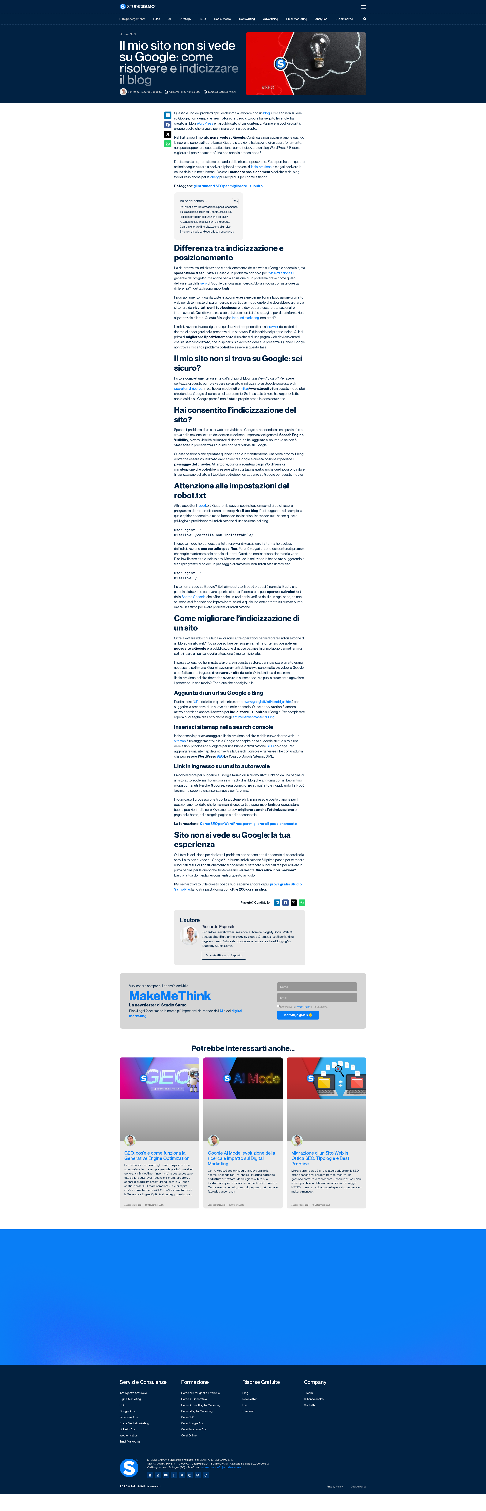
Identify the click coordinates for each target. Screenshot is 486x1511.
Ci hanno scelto (314, 1399)
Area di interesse (256, 1262)
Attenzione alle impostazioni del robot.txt (205, 221)
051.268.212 (207, 1467)
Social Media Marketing (134, 1423)
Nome (248, 1247)
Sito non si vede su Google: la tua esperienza (207, 231)
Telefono (312, 1293)
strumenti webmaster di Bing (254, 717)
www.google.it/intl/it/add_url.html (268, 702)
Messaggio (252, 1309)
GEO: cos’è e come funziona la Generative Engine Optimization (156, 1155)
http (244, 389)
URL (197, 702)
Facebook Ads (129, 1417)
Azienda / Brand (317, 1278)
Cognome (313, 1247)
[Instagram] (158, 1475)
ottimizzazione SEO (283, 273)
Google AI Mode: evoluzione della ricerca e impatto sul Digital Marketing (241, 1158)
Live (245, 1405)
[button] (167, 115)
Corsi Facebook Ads (194, 1429)
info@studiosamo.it (229, 1467)
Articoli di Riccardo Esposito (223, 955)
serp (203, 283)
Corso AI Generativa (194, 1399)
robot (202, 505)
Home (124, 34)
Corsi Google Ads (192, 1423)
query (214, 177)
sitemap (180, 741)
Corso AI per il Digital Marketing (201, 1405)
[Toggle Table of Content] (233, 201)
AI (169, 18)
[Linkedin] (150, 1475)
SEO (203, 18)
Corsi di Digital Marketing (197, 1411)
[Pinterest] (190, 1475)
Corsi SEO (187, 1417)
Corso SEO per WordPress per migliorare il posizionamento (248, 824)
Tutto (156, 18)
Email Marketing (296, 18)
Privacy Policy (302, 1006)
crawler (272, 327)
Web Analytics (129, 1435)
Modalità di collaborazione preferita (331, 1262)
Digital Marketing (130, 1399)
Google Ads (127, 1411)
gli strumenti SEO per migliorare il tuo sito (228, 186)
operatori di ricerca (188, 388)
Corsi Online (189, 1435)
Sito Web (250, 1293)
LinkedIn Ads (128, 1429)
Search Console (194, 597)
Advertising (270, 18)
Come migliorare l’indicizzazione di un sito (205, 226)
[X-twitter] (182, 1475)
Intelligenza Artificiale (133, 1393)
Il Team (308, 1393)
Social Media (222, 18)
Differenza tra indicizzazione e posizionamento (208, 206)
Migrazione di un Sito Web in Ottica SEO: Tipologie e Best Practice (320, 1158)
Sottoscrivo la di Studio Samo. (275, 1335)
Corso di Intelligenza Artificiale (200, 1393)
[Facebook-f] (174, 1475)
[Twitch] (198, 1475)
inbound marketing (245, 318)
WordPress (204, 123)
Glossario (248, 1411)
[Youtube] (166, 1475)
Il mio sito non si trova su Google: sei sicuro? (206, 211)
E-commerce (344, 18)
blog (266, 113)
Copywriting (247, 18)
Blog (245, 1393)
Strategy (185, 18)
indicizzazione (261, 167)
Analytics (321, 18)
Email (248, 1278)
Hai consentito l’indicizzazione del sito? (204, 216)
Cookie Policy (358, 1486)
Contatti (309, 1405)
